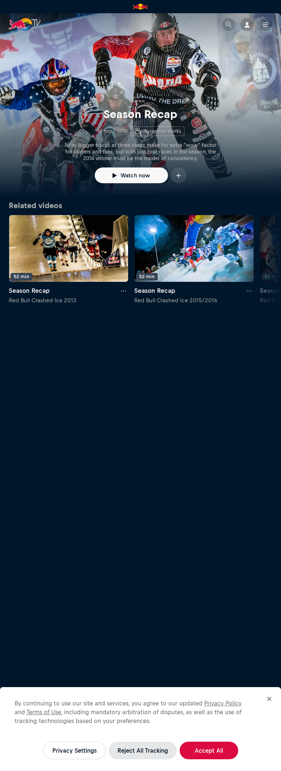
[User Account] (247, 25)
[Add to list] (178, 175)
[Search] (229, 25)
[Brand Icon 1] (140, 6)
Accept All (209, 750)
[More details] (124, 291)
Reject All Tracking (142, 750)
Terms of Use (43, 712)
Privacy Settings (74, 750)
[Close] (269, 698)
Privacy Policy (222, 703)
